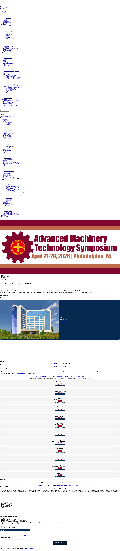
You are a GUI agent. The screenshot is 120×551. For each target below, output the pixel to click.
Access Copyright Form (24, 535)
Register (1, 8)
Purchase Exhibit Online (43, 485)
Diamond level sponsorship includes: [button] (60, 385)
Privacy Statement (23, 550)
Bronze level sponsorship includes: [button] (60, 444)
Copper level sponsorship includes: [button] (60, 476)
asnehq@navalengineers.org (6, 4)
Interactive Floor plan (77, 485)
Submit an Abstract (60, 542)
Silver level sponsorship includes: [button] (60, 410)
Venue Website (62, 322)
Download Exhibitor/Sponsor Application (64, 485)
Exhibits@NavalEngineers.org (9, 483)
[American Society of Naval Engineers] (7, 7)
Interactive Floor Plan (79, 376)
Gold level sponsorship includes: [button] (60, 402)
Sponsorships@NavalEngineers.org (20, 373)
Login (5, 8)
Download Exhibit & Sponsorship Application (65, 376)
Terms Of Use (28, 550)
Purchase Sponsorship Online (42, 376)
